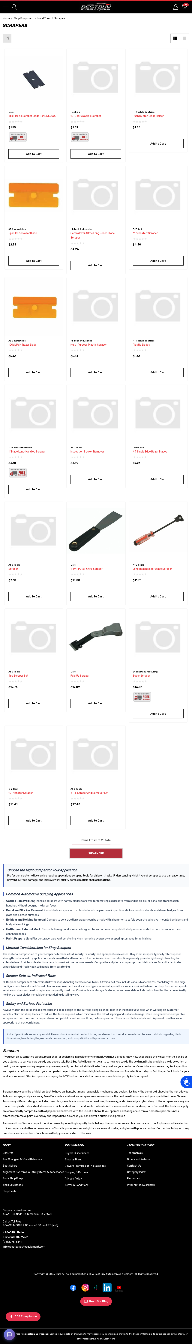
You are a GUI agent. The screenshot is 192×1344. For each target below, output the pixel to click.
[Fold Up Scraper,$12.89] (96, 638)
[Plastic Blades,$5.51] (158, 306)
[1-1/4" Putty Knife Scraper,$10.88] (96, 530)
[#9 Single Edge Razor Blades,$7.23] (158, 413)
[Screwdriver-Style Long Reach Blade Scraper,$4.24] (96, 195)
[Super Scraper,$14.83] (158, 638)
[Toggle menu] (6, 7)
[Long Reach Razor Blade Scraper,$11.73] (158, 530)
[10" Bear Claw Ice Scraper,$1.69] (96, 78)
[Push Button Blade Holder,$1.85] (158, 78)
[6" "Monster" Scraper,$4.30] (158, 195)
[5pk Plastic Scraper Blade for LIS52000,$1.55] (33, 78)
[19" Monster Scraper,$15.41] (33, 755)
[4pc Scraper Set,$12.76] (33, 638)
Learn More (109, 1338)
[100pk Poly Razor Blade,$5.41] (33, 306)
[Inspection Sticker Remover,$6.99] (96, 413)
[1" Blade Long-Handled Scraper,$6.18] (33, 413)
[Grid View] (175, 38)
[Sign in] (175, 6)
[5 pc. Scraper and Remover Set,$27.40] (96, 755)
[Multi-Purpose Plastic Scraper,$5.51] (96, 306)
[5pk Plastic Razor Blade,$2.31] (33, 195)
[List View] (184, 38)
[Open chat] (9, 1334)
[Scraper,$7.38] (33, 530)
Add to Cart (34, 154)
